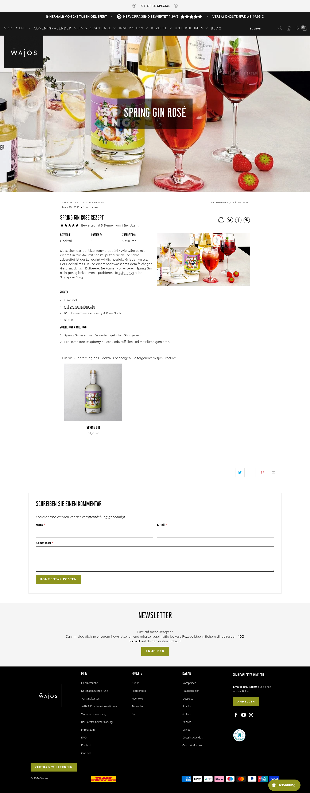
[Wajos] (23, 52)
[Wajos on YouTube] (244, 715)
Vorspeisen (189, 683)
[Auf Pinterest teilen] (262, 472)
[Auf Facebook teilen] (251, 472)
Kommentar (44, 542)
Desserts (187, 698)
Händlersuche (89, 683)
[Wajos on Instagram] (251, 715)
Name (40, 524)
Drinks (186, 729)
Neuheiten (138, 698)
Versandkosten (90, 698)
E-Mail (162, 524)
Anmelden (155, 651)
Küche (135, 683)
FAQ (83, 737)
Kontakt (86, 745)
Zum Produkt (93, 401)
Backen (186, 722)
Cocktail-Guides (192, 745)
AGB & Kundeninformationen (99, 706)
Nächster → (240, 202)
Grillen (186, 714)
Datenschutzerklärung (94, 690)
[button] (17, 28)
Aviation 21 (126, 273)
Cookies (86, 753)
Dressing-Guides (192, 737)
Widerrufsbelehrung (93, 714)
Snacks (186, 706)
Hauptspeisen (190, 690)
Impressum (88, 729)
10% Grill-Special (155, 6)
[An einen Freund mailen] (273, 472)
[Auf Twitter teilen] (240, 472)
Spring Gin (93, 392)
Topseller (137, 706)
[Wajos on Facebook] (236, 715)
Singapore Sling (71, 277)
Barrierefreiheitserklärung (97, 722)
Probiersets (139, 690)
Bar (134, 714)
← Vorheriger (219, 202)
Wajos (44, 778)
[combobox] (267, 28)
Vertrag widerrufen (54, 767)
